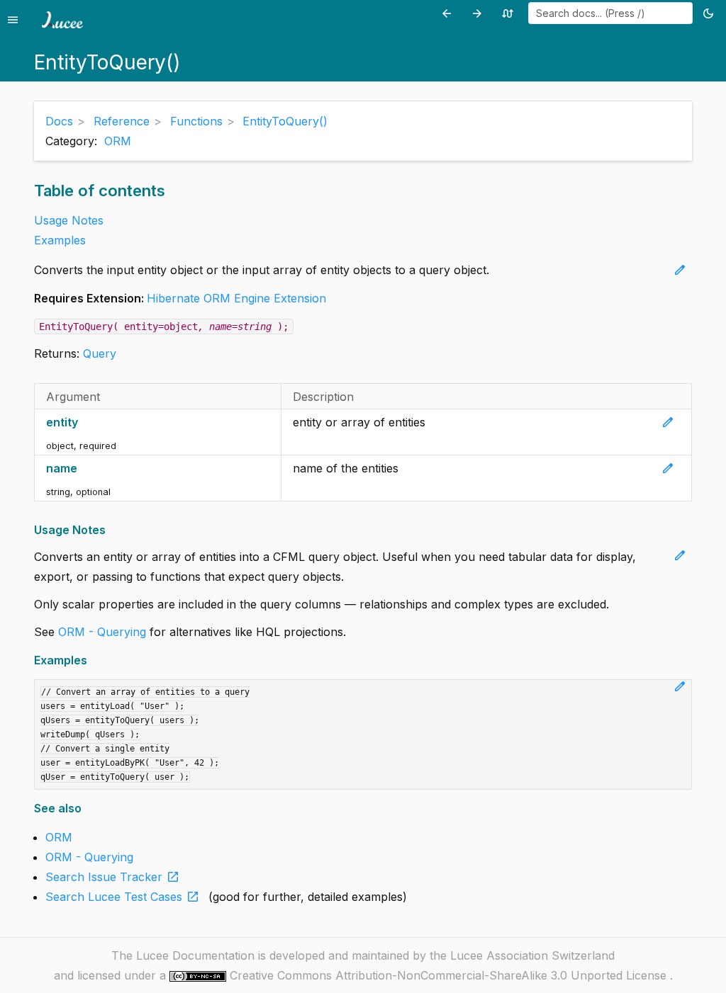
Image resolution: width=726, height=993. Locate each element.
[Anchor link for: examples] (91, 660)
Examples (60, 240)
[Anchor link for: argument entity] (85, 422)
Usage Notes (69, 220)
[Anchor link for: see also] (86, 808)
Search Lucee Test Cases (122, 897)
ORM (117, 141)
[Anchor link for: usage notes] (110, 530)
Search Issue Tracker (112, 877)
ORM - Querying (102, 632)
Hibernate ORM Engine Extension (236, 298)
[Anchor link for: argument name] (84, 468)
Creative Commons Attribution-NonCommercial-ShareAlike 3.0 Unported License (450, 975)
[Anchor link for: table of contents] (171, 190)
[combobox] (610, 13)
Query (99, 353)
